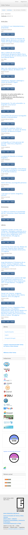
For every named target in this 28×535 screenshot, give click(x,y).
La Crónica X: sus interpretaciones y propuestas (12, 27)
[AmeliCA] (8, 380)
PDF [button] (8, 34)
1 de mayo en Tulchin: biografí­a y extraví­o (12, 194)
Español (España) (9, 332)
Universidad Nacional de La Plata (12, 523)
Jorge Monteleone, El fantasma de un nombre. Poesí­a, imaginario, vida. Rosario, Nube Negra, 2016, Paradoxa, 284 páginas (13, 264)
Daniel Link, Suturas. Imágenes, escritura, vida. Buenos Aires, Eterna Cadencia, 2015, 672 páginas (13, 294)
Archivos (9, 10)
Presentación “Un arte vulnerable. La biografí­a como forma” (13, 104)
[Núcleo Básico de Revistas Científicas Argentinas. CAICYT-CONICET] (7, 364)
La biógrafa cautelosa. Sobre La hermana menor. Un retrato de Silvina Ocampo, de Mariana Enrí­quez (13, 129)
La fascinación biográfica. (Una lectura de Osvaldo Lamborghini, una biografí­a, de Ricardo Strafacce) (13, 170)
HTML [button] (3, 34)
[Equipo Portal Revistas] (14, 457)
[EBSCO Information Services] (6, 400)
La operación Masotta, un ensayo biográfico (12, 157)
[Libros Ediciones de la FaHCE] (14, 439)
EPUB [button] (12, 34)
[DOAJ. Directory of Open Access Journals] (8, 395)
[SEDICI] (8, 422)
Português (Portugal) (10, 338)
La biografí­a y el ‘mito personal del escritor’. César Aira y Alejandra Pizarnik (12, 143)
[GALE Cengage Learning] (8, 404)
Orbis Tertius (5, 5)
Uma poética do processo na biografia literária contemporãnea (13, 116)
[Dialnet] (8, 391)
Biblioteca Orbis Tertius (10, 352)
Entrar (16, 1)
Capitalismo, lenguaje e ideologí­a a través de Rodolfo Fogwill (12, 81)
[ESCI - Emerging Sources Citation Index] (8, 387)
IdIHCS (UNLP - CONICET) (10, 519)
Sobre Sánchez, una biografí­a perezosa (13, 183)
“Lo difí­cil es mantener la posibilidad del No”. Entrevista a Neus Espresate (13, 212)
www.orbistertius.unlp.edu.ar (11, 513)
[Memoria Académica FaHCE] (8, 427)
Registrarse (24, 1)
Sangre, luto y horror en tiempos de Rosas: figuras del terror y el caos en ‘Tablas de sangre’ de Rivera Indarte (13, 40)
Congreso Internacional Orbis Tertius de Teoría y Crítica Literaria (13, 345)
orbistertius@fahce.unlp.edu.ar (16, 529)
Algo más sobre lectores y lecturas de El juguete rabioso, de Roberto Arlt (13, 69)
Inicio (3, 10)
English (7, 335)
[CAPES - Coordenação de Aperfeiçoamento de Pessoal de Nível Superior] (6, 375)
